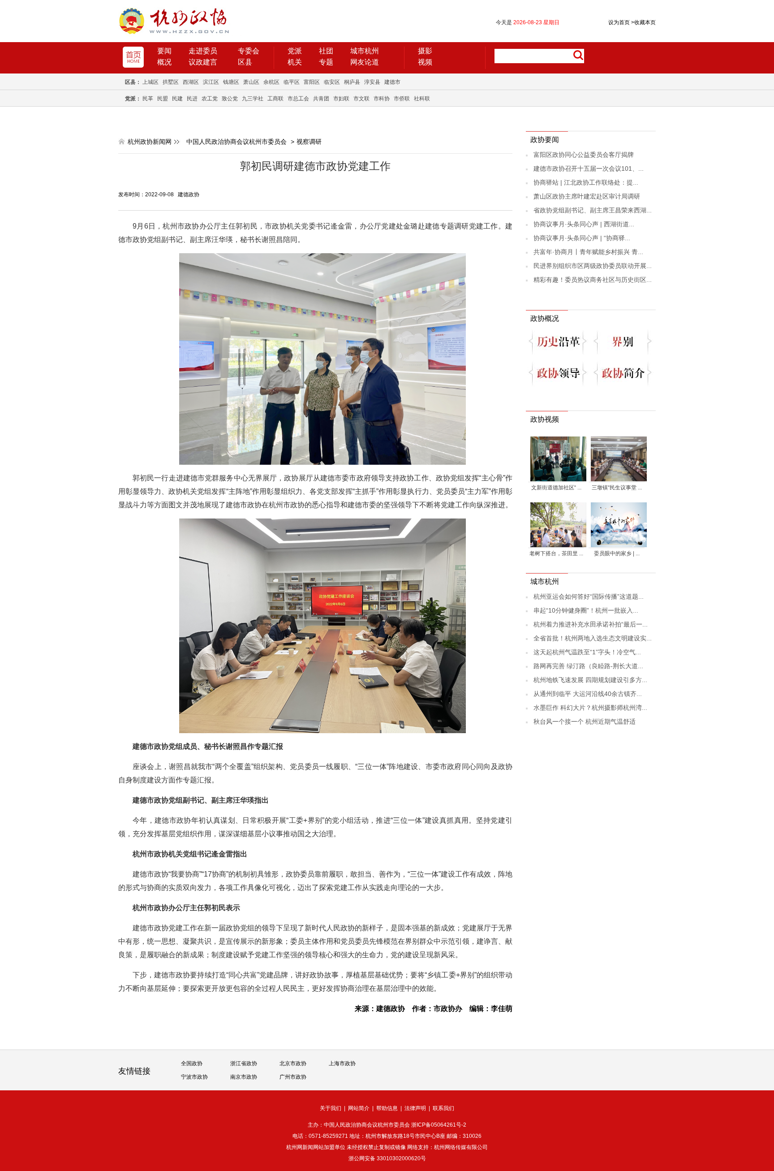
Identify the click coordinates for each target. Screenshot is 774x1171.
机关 (295, 62)
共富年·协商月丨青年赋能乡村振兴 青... (588, 251)
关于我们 (330, 1108)
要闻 (164, 51)
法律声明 (415, 1108)
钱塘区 (231, 82)
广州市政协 (293, 1077)
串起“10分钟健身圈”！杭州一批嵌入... (585, 610)
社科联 (422, 98)
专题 (326, 62)
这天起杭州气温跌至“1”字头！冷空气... (587, 652)
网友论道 (364, 62)
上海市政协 (342, 1063)
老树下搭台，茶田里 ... (556, 553)
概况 (164, 62)
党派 (295, 51)
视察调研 (309, 141)
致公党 (230, 98)
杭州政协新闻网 (150, 141)
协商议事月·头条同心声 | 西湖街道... (583, 224)
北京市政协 (293, 1063)
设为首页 (619, 22)
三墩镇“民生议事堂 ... (617, 487)
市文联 (361, 98)
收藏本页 (643, 22)
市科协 (382, 98)
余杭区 (271, 82)
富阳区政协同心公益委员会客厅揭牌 (583, 154)
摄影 (425, 51)
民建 (177, 98)
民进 (192, 98)
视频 (425, 62)
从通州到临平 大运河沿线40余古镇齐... (587, 693)
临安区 (332, 82)
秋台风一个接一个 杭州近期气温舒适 (584, 721)
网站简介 (359, 1108)
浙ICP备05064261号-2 (438, 1125)
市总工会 (298, 98)
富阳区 (312, 82)
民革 (147, 98)
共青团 (321, 98)
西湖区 (191, 82)
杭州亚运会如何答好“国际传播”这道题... (588, 596)
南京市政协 (243, 1077)
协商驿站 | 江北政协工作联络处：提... (585, 182)
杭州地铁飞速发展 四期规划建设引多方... (590, 679)
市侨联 (402, 98)
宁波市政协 (194, 1077)
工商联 (275, 98)
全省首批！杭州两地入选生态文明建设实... (592, 638)
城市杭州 (364, 51)
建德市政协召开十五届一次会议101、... (588, 168)
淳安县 (372, 82)
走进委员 (203, 51)
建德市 (392, 82)
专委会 (248, 51)
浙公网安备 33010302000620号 (387, 1158)
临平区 (292, 82)
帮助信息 (387, 1108)
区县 (245, 62)
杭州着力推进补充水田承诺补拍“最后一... (590, 624)
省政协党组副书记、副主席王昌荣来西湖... (592, 210)
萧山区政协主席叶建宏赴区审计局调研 (586, 196)
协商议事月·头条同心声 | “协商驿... (581, 238)
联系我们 (443, 1108)
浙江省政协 (243, 1063)
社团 (326, 51)
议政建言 (203, 62)
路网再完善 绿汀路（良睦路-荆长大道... (588, 666)
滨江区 (211, 82)
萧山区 (251, 82)
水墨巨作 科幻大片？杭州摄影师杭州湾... (590, 707)
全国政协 (191, 1063)
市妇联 (341, 98)
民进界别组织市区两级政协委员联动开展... (592, 265)
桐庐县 (352, 82)
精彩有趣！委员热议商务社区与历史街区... (592, 279)
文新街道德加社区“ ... (556, 487)
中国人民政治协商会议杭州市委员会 (236, 141)
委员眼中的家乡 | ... (617, 553)
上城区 (150, 82)
